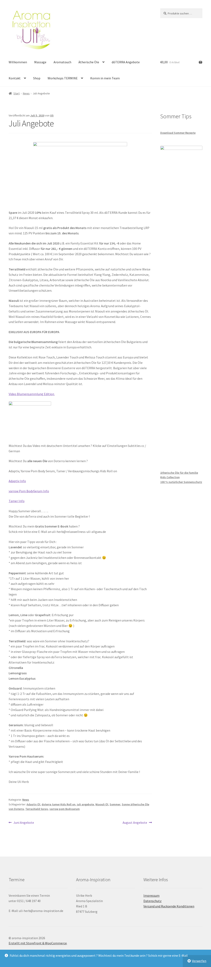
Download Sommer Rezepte (178, 133)
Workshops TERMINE (63, 78)
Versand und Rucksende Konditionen (168, 906)
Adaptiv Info (17, 481)
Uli (52, 115)
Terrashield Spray (36, 809)
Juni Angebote (23, 822)
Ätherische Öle (89, 62)
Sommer (115, 804)
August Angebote (135, 822)
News (26, 93)
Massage (40, 62)
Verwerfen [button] (199, 961)
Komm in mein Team (105, 78)
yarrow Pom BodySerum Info (29, 491)
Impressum (151, 895)
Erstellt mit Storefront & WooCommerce (38, 943)
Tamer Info (17, 501)
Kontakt (15, 78)
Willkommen (18, 62)
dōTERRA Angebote (126, 62)
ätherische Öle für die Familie (179, 473)
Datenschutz (152, 901)
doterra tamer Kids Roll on (58, 804)
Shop (36, 78)
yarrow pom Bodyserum (64, 809)
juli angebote (85, 804)
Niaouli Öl (101, 804)
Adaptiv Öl (33, 804)
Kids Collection (170, 477)
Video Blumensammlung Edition (32, 394)
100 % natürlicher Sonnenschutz (181, 482)
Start (16, 93)
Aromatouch (62, 62)
